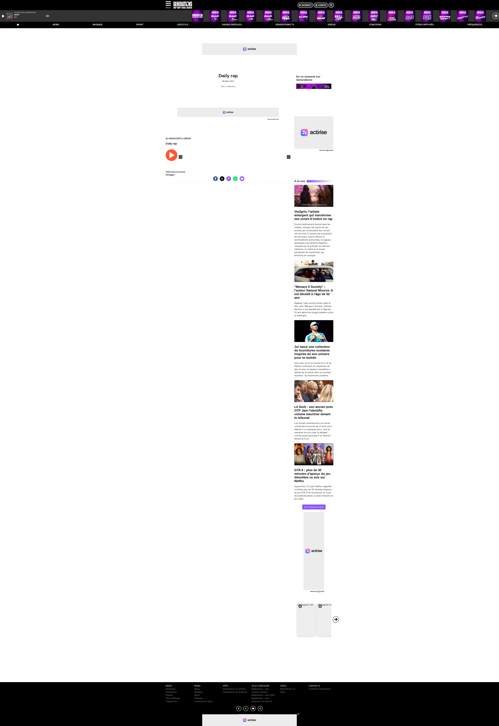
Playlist (169, 695)
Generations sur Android (235, 692)
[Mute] (47, 16)
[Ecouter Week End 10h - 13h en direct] (313, 86)
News (56, 24)
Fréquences (474, 24)
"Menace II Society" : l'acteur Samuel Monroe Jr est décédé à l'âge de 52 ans (313, 292)
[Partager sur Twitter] (221, 180)
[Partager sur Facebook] (215, 180)
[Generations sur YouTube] (253, 708)
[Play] (3, 16)
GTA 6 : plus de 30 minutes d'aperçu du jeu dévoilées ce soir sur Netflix (312, 475)
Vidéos (332, 24)
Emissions (170, 689)
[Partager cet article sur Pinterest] (228, 180)
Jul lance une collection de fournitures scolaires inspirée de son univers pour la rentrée (312, 352)
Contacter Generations (320, 689)
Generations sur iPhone (234, 689)
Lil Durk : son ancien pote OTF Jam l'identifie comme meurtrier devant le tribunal (313, 412)
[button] (306, 619)
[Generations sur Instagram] (260, 708)
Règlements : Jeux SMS (262, 695)
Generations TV (284, 24)
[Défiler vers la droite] (336, 619)
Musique (98, 24)
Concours (375, 24)
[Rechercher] (331, 5)
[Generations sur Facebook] (238, 708)
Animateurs (171, 692)
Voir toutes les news (314, 507)
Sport (139, 24)
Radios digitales (232, 24)
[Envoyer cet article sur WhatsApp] (235, 180)
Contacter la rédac (203, 701)
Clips (282, 692)
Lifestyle (182, 24)
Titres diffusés (424, 24)
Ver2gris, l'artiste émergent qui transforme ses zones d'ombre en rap (313, 215)
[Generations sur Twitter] (245, 708)
